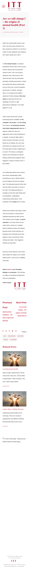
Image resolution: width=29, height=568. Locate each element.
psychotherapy (13, 339)
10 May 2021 (5, 426)
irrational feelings (11, 336)
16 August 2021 (6, 386)
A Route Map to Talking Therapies (13, 409)
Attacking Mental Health (10, 369)
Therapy (21, 32)
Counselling (7, 32)
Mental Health (15, 32)
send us (9, 269)
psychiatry (5, 339)
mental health (20, 336)
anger (4, 336)
